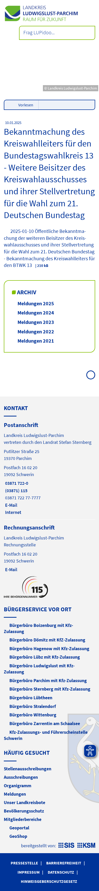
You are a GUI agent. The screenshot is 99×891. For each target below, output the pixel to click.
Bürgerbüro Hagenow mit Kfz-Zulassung (49, 648)
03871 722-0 (16, 483)
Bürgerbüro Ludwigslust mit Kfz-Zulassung (39, 669)
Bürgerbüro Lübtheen (30, 698)
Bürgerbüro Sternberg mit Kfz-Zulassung (49, 689)
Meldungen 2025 (36, 303)
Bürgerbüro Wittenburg (32, 715)
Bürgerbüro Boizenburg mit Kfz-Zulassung (38, 628)
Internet (12, 512)
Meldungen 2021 (36, 340)
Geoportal (19, 828)
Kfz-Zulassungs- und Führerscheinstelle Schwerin (46, 735)
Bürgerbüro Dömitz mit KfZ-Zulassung (47, 640)
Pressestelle (24, 862)
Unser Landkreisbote (24, 802)
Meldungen (15, 794)
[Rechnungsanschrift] (49, 548)
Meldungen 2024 (36, 312)
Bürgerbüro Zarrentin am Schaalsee (44, 723)
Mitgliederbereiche (22, 819)
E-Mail (10, 505)
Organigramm (17, 785)
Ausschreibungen (21, 777)
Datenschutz (61, 872)
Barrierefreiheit (63, 862)
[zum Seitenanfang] (90, 374)
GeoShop (18, 836)
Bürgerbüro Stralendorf (32, 706)
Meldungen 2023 (36, 322)
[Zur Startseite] (49, 13)
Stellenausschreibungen (27, 769)
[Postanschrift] (49, 468)
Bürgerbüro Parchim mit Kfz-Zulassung (48, 680)
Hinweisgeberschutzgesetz (49, 881)
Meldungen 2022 (36, 331)
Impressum (29, 872)
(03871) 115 (15, 490)
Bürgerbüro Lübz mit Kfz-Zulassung (44, 657)
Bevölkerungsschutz (24, 811)
